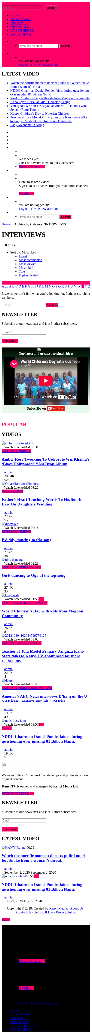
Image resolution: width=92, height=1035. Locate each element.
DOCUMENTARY (15, 603)
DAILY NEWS (20, 34)
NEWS (36, 567)
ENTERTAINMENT (16, 451)
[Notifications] (11, 170)
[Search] (11, 41)
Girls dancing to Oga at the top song (33, 575)
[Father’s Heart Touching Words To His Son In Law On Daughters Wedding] (20, 483)
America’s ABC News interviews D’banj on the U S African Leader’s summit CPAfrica (44, 698)
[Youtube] (11, 140)
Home (14, 15)
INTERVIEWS (12, 643)
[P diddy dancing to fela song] (10, 524)
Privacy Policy (66, 912)
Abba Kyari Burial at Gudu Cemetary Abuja (40, 102)
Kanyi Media (58, 908)
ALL (5, 286)
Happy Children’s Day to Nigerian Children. (40, 113)
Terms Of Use (43, 912)
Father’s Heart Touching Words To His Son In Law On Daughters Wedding (42, 501)
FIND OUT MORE (16, 793)
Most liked (26, 267)
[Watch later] (11, 147)
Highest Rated (28, 275)
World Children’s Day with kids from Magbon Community (50, 98)
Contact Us (23, 912)
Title (22, 271)
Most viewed (27, 264)
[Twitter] (11, 136)
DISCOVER (19, 23)
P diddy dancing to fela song (27, 540)
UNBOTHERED (22, 30)
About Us (76, 908)
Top (4, 919)
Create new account (44, 65)
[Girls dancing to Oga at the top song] (12, 559)
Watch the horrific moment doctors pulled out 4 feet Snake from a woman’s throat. (43, 858)
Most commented (30, 260)
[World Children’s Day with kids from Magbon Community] (10, 595)
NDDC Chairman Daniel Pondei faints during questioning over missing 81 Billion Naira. (49, 92)
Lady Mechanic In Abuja (27, 125)
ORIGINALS (19, 26)
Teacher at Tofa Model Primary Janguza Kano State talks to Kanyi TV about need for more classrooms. (48, 119)
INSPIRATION (12, 491)
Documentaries (20, 19)
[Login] (11, 197)
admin (8, 472)
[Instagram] (11, 143)
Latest (23, 256)
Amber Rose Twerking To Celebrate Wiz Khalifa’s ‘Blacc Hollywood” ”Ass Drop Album (45, 461)
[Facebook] (11, 132)
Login (23, 65)
